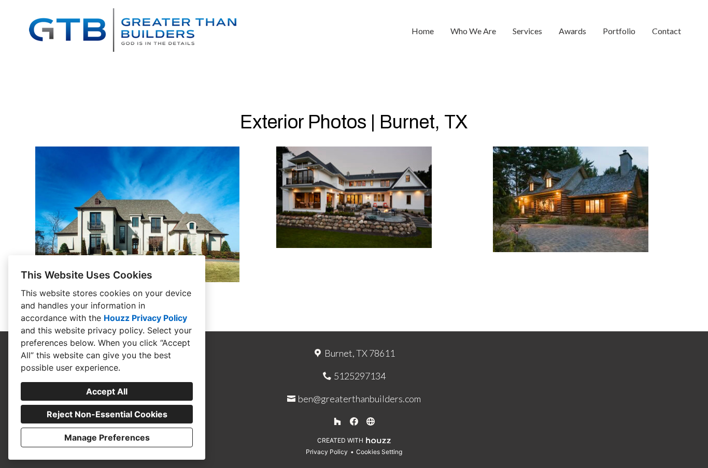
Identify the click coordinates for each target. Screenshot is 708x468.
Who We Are (473, 31)
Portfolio (619, 31)
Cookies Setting (379, 452)
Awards (572, 31)
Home (423, 31)
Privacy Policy (327, 452)
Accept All (107, 391)
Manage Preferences (107, 437)
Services (527, 31)
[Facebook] (354, 421)
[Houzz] (337, 421)
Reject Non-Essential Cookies (107, 414)
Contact (666, 31)
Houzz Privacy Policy (145, 318)
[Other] (370, 421)
